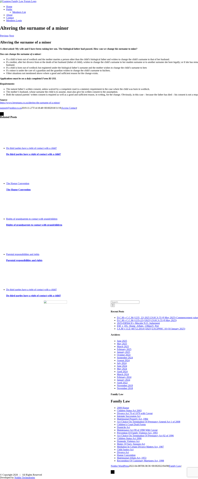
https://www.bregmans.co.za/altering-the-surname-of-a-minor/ (30, 102)
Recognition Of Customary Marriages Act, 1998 (140, 460)
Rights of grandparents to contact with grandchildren (31, 219)
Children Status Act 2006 (129, 438)
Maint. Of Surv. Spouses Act (131, 444)
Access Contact (69, 108)
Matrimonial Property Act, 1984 (132, 419)
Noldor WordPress (120, 466)
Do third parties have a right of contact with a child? (31, 148)
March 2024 (123, 374)
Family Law (175, 466)
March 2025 (123, 346)
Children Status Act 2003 (129, 410)
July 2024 (122, 363)
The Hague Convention (17, 183)
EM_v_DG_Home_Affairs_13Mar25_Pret (138, 326)
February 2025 (124, 349)
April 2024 (122, 371)
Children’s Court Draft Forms (131, 424)
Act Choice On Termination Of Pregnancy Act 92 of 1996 (145, 435)
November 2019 (125, 385)
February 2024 (124, 377)
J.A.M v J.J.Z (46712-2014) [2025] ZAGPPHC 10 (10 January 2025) (151, 328)
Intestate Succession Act (128, 416)
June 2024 (122, 366)
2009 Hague (123, 407)
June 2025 (122, 341)
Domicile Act (123, 427)
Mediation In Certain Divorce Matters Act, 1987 (140, 446)
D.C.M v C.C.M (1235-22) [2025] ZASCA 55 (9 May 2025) (147, 320)
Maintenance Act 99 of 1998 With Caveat (137, 430)
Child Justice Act (125, 449)
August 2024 (123, 360)
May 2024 (122, 368)
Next (11, 35)
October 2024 (123, 355)
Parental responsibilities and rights (22, 254)
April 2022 (122, 382)
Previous (4, 35)
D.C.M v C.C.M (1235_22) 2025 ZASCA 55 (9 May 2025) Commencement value (157, 317)
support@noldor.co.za (11, 108)
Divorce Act (123, 452)
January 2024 (123, 380)
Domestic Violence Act (128, 441)
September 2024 (125, 357)
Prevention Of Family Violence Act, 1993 (137, 433)
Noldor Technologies (24, 477)
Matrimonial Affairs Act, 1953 (131, 458)
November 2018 (125, 388)
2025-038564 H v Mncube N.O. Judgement (138, 323)
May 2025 (122, 343)
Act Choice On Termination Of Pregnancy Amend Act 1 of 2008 (148, 421)
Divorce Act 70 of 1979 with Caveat (135, 413)
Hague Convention (126, 455)
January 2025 (123, 352)
